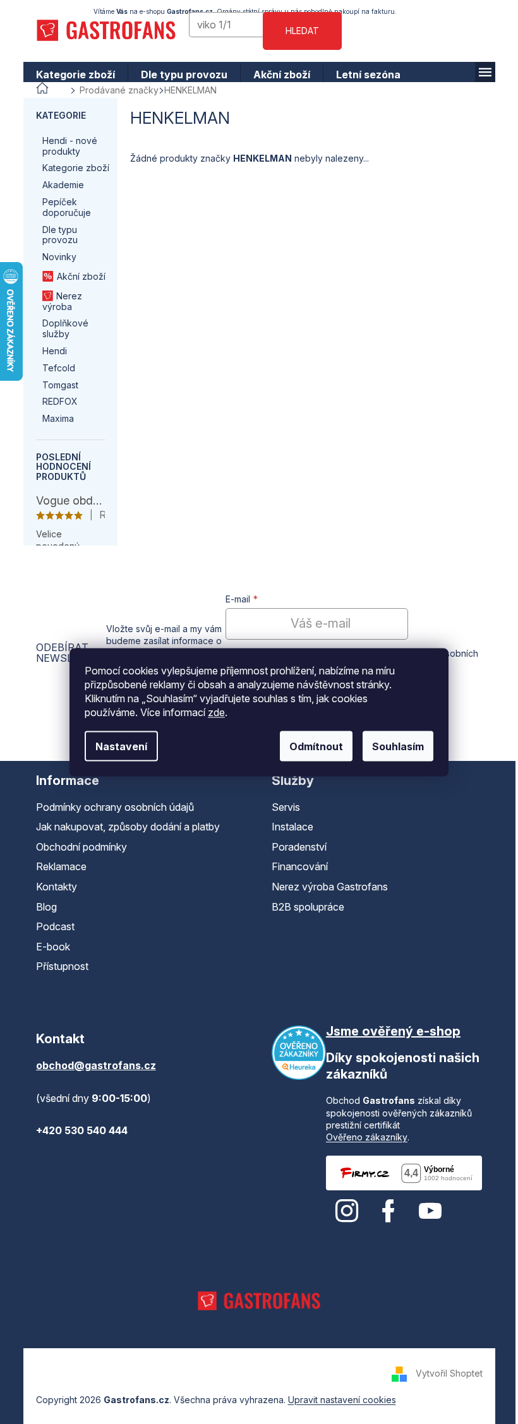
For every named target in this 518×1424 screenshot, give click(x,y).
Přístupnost (57, 966)
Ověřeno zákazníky (361, 1137)
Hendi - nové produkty (64, 146)
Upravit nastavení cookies (337, 1399)
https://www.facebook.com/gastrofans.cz (383, 1211)
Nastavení (117, 745)
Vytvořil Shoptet (444, 1373)
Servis (281, 807)
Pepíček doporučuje (61, 207)
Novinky (54, 256)
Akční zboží (76, 276)
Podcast (50, 926)
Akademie (58, 184)
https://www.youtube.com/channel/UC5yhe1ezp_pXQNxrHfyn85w (425, 1211)
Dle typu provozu (55, 235)
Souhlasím (393, 745)
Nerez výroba (57, 301)
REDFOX (55, 401)
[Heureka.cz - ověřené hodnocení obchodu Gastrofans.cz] (294, 1053)
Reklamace (56, 866)
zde (211, 711)
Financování (295, 866)
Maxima (53, 418)
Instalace (288, 826)
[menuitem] (70, 74)
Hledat (298, 30)
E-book (48, 946)
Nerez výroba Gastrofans (325, 886)
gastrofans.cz (341, 1211)
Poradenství (294, 847)
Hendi (49, 350)
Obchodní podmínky (76, 847)
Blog (41, 906)
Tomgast (55, 385)
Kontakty (51, 886)
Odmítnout (312, 745)
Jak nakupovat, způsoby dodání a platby (123, 826)
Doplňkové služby (60, 328)
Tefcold (53, 367)
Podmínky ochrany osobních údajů (110, 807)
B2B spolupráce (303, 906)
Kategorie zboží (70, 167)
